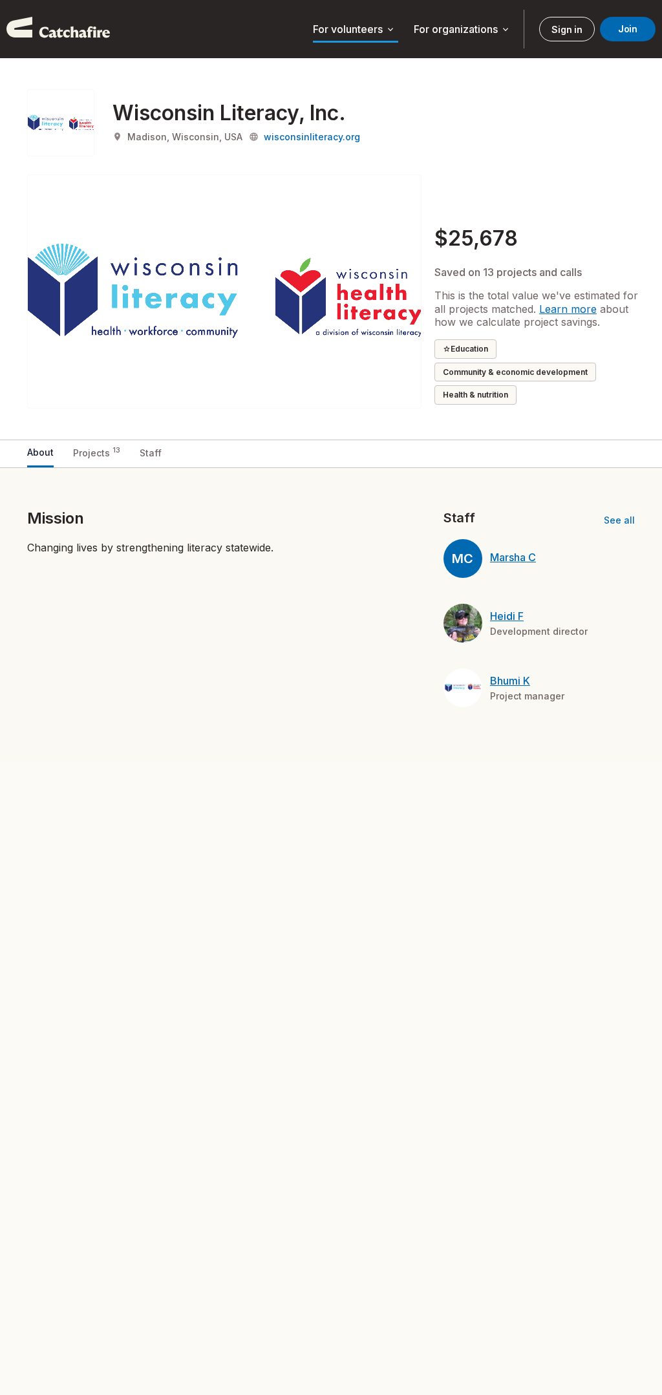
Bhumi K (510, 680)
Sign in (566, 29)
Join (627, 28)
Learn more (568, 309)
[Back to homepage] (58, 29)
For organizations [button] (462, 30)
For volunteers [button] (354, 30)
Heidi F (507, 616)
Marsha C (513, 557)
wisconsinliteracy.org (312, 136)
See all (619, 520)
